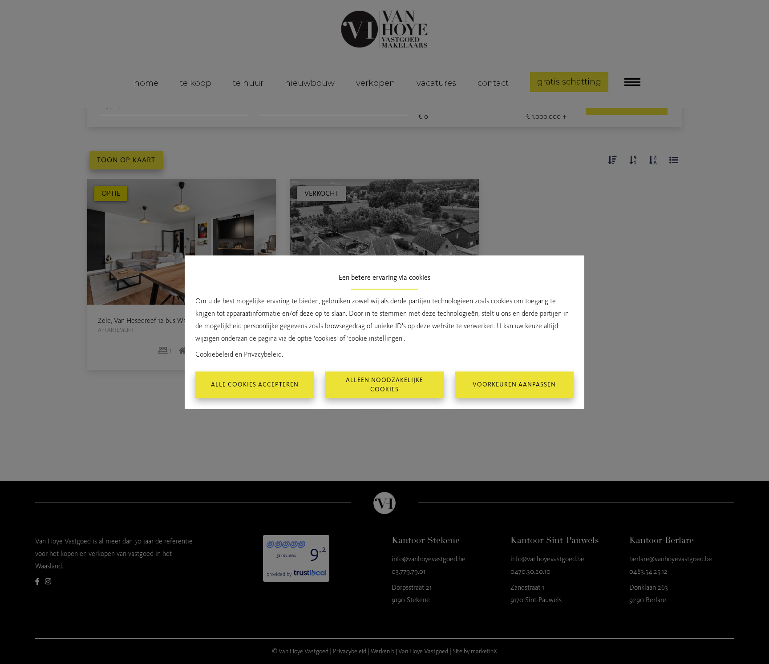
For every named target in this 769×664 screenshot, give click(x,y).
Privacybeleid (263, 354)
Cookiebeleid (214, 354)
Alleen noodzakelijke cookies (384, 384)
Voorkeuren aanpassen (514, 385)
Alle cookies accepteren (255, 385)
